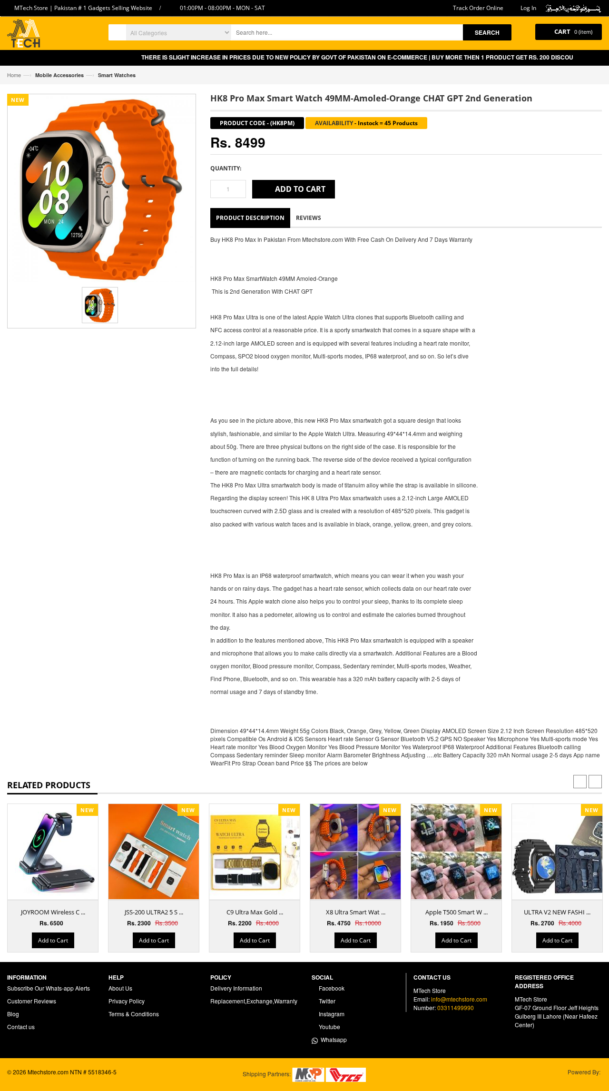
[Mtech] (23, 34)
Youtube (328, 1026)
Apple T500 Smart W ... (456, 912)
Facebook (330, 988)
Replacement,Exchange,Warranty (253, 1001)
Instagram (330, 1014)
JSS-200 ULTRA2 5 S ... (154, 912)
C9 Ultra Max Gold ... (254, 912)
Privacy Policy (126, 1001)
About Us (120, 988)
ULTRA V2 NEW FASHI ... (557, 912)
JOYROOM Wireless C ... (53, 912)
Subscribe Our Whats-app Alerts (48, 988)
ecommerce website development (50, 1080)
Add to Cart (53, 940)
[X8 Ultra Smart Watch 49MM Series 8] (357, 851)
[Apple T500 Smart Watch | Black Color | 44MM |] (458, 851)
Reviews (308, 218)
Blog (13, 1014)
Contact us (21, 1026)
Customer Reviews (31, 1001)
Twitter (326, 1001)
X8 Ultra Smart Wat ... (355, 912)
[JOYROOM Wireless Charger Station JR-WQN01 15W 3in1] (55, 851)
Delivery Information (236, 988)
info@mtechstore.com (459, 999)
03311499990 (455, 1007)
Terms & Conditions (133, 1014)
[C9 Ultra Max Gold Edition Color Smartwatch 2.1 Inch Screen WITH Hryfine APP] (256, 851)
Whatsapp (332, 1039)
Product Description (250, 218)
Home (14, 75)
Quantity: (225, 168)
